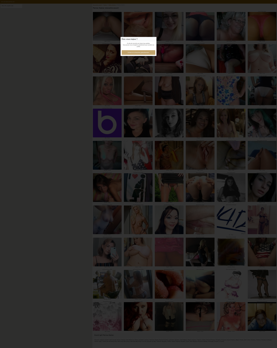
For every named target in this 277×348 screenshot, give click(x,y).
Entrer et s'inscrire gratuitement (138, 52)
